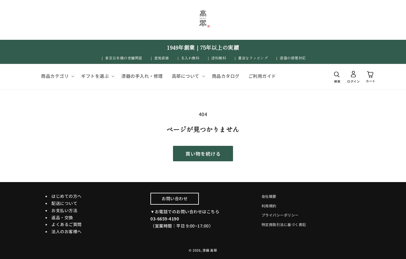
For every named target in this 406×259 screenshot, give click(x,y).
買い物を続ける (203, 153)
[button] (57, 76)
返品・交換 (62, 217)
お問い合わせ (175, 198)
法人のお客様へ (66, 231)
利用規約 (269, 205)
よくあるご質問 (66, 224)
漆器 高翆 (209, 250)
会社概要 (269, 196)
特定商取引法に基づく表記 (284, 224)
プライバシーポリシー (280, 214)
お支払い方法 (64, 210)
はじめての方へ (66, 196)
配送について (64, 203)
